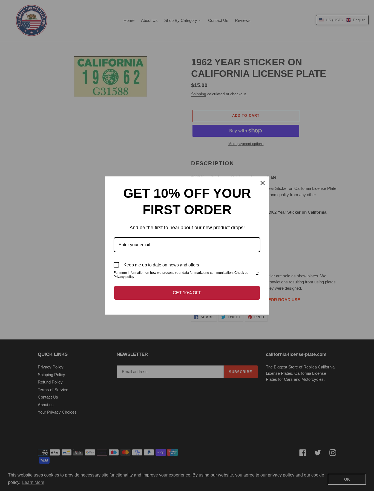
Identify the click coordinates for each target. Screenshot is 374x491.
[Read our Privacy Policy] (257, 273)
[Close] (262, 183)
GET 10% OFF (187, 292)
